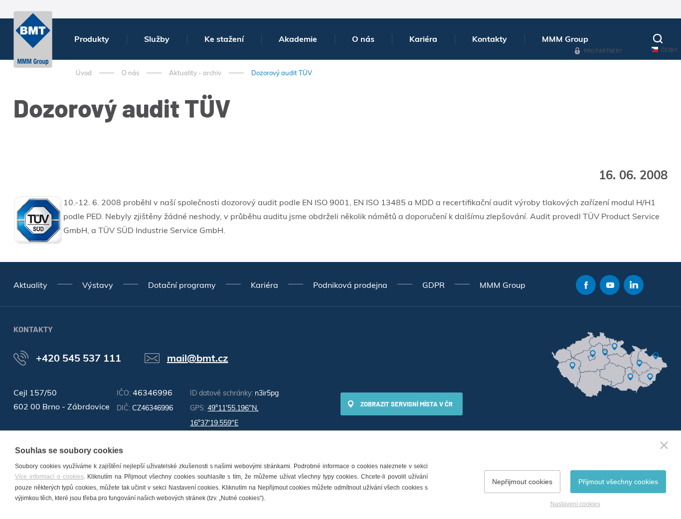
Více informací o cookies (49, 476)
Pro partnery (603, 50)
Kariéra (423, 39)
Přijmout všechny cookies (618, 482)
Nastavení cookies (575, 504)
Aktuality (30, 285)
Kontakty (489, 39)
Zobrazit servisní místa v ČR (406, 404)
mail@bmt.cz (197, 358)
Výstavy (97, 285)
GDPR (433, 285)
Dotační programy (182, 285)
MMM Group (565, 39)
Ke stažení (224, 39)
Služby (157, 39)
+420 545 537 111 (78, 358)
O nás (363, 39)
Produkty (91, 39)
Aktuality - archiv (195, 73)
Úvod (84, 73)
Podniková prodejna (350, 285)
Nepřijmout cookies (522, 482)
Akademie (298, 39)
